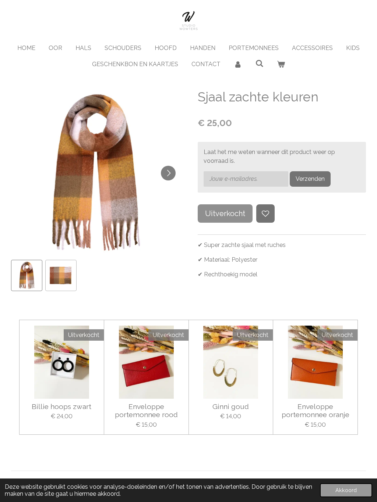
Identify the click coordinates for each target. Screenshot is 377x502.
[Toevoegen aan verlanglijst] (265, 213)
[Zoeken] (259, 63)
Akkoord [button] (346, 490)
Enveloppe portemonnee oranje (315, 410)
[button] (26, 275)
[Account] (238, 64)
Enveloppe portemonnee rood (146, 410)
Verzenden (310, 178)
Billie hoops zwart (61, 406)
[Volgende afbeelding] (168, 173)
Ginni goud (230, 406)
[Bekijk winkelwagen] (281, 64)
